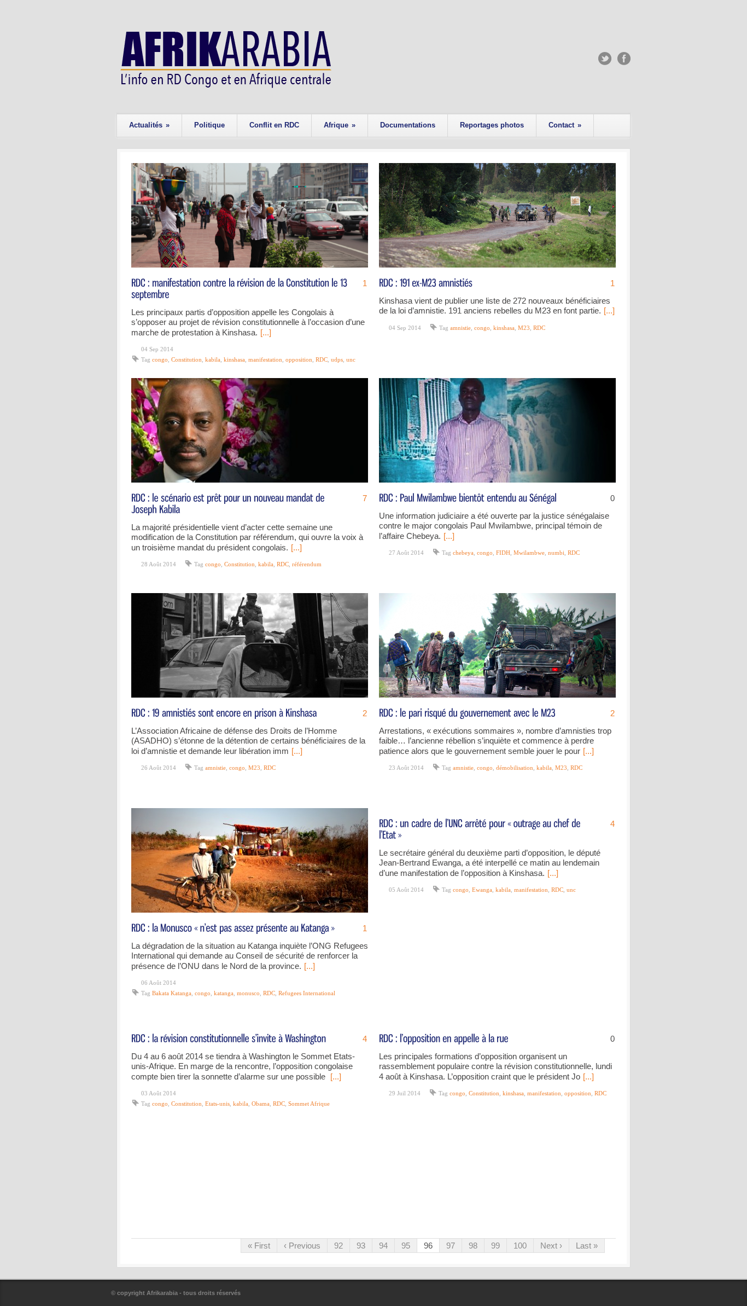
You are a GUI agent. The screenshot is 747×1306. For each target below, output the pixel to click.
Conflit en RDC (274, 125)
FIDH (503, 552)
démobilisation (514, 767)
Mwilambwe (529, 552)
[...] (265, 332)
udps (337, 359)
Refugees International (306, 993)
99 (495, 1245)
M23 (524, 327)
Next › (551, 1245)
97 (450, 1245)
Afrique (339, 125)
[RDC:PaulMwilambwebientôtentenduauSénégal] (468, 497)
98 (473, 1245)
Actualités (149, 125)
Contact (564, 125)
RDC (322, 359)
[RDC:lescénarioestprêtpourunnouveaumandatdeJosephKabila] (229, 502)
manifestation (265, 359)
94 (383, 1245)
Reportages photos (492, 125)
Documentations (407, 125)
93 (361, 1245)
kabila (212, 359)
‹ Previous (302, 1245)
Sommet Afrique (309, 1103)
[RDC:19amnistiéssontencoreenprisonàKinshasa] (224, 712)
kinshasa (234, 359)
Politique (209, 125)
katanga (224, 993)
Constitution (186, 359)
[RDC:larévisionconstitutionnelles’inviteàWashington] (228, 1037)
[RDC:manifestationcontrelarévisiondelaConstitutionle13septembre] (240, 287)
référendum (307, 564)
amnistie (460, 327)
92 (338, 1245)
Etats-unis (217, 1103)
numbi (556, 552)
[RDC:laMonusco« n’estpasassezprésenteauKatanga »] (233, 927)
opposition (298, 359)
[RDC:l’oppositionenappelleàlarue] (444, 1037)
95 (405, 1245)
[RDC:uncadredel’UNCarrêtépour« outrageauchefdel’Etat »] (481, 828)
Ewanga (482, 889)
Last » (587, 1245)
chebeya (463, 552)
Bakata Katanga (171, 993)
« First (259, 1245)
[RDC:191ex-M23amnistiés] (425, 282)
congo (160, 359)
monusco (248, 993)
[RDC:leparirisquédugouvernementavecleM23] (467, 712)
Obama (261, 1103)
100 (520, 1245)
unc (350, 359)
